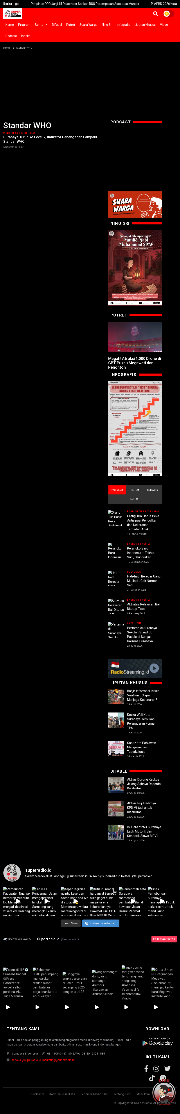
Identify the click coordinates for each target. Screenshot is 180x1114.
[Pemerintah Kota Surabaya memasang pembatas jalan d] (133, 901)
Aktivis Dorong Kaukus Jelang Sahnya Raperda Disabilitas (144, 783)
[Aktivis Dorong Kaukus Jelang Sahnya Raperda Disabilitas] (116, 785)
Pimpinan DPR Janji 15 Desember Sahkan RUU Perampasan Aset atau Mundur (67, 4)
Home (9, 24)
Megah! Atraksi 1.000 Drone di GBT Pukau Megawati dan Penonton (134, 363)
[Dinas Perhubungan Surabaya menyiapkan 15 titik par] (162, 901)
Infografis (123, 24)
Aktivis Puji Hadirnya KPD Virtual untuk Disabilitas (141, 807)
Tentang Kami (122, 1094)
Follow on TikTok (164, 939)
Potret (70, 24)
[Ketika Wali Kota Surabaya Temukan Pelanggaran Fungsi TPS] (116, 720)
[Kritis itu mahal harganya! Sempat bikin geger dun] (104, 901)
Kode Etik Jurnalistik (62, 1094)
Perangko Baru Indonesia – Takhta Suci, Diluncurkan (141, 552)
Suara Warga (88, 24)
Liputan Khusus (145, 24)
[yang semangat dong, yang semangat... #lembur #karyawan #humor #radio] (104, 983)
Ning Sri (107, 24)
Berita (39, 24)
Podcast (11, 36)
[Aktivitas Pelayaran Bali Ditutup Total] (116, 607)
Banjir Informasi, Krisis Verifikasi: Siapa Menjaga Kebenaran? (143, 695)
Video (164, 24)
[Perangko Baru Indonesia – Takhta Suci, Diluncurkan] (116, 558)
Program (24, 24)
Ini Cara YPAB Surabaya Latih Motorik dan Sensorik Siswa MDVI (144, 831)
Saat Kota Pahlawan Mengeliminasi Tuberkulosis (141, 747)
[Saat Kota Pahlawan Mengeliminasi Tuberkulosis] (116, 749)
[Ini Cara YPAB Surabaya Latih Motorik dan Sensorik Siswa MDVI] (116, 833)
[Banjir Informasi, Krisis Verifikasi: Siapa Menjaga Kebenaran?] (116, 697)
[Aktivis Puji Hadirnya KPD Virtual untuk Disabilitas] (116, 809)
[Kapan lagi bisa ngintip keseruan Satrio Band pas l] (75, 901)
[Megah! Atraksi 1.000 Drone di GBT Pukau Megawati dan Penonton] (135, 337)
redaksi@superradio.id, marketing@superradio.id (43, 1060)
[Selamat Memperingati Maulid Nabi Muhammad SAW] (135, 268)
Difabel (57, 24)
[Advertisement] (90, 83)
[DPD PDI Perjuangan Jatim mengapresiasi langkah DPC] (46, 901)
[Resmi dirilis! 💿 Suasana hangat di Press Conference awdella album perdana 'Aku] (16, 983)
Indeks (25, 36)
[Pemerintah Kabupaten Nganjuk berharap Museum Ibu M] (17, 901)
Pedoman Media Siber (94, 1094)
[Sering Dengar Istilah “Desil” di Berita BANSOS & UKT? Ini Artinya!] (135, 429)
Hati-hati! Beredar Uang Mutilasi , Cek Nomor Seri (143, 580)
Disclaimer (37, 1094)
